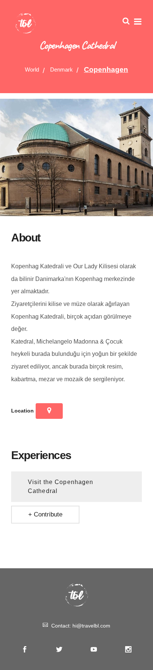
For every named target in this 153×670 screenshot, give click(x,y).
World (32, 69)
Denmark (61, 69)
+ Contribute (45, 514)
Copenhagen (106, 69)
